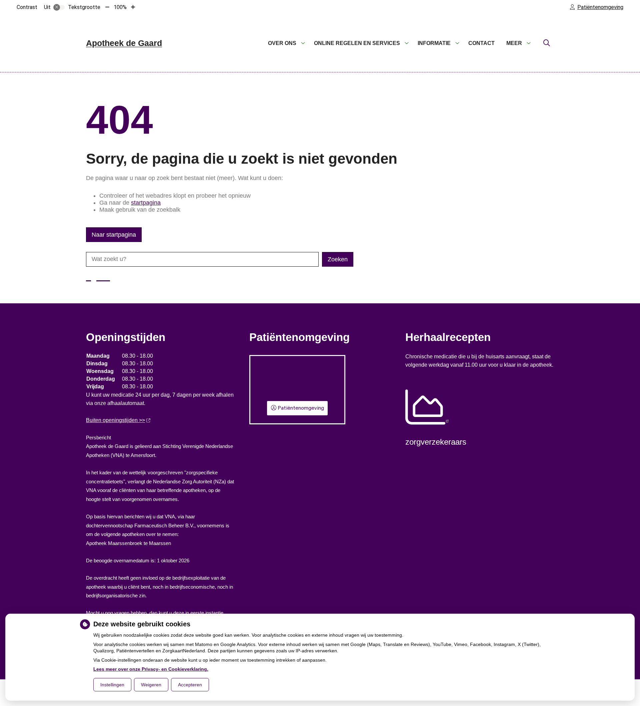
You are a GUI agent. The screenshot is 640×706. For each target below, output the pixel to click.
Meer (514, 43)
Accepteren (190, 684)
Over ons (282, 43)
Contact (481, 43)
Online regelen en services (357, 43)
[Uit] (59, 7)
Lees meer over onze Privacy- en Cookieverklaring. (150, 669)
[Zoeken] (546, 43)
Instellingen (112, 684)
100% (120, 7)
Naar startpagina (114, 234)
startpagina (146, 202)
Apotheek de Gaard (124, 43)
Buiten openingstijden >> (115, 420)
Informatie (434, 43)
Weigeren (151, 684)
